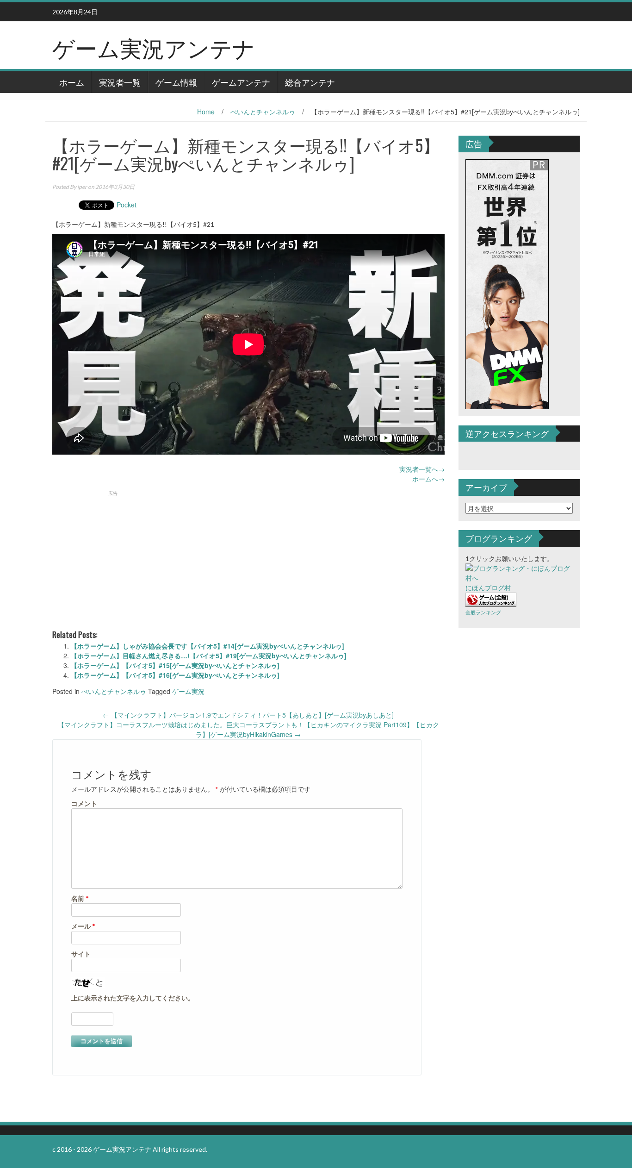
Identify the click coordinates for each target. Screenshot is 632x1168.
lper (82, 186)
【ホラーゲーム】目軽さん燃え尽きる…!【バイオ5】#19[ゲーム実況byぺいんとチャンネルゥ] (209, 655)
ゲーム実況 (188, 691)
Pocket (126, 204)
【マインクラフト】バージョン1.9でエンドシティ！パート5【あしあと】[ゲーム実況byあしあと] (248, 714)
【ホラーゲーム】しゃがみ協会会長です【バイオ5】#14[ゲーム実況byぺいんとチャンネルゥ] (207, 645)
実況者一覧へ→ (422, 469)
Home (206, 111)
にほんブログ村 (488, 588)
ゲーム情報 (176, 82)
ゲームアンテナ (241, 82)
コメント (84, 803)
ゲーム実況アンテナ (153, 47)
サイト (81, 954)
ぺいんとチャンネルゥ (262, 111)
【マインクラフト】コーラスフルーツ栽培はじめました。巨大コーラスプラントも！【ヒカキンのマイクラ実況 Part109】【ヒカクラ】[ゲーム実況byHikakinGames (248, 729)
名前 (80, 898)
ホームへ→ (428, 478)
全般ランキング (483, 612)
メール (83, 926)
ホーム (71, 82)
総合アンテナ (310, 82)
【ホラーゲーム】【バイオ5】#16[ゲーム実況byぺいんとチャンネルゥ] (175, 675)
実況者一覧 (120, 82)
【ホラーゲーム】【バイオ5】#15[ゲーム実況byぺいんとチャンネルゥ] (175, 665)
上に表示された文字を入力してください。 (132, 998)
